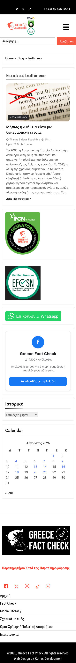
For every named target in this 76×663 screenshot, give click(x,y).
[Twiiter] (17, 9)
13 (35, 467)
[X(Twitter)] (16, 585)
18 (17, 472)
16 (63, 467)
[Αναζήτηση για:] (27, 41)
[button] (66, 27)
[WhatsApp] (48, 585)
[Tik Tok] (30, 9)
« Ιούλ (9, 493)
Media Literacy (18, 117)
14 (45, 467)
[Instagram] (23, 9)
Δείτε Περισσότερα (17, 199)
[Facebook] (10, 9)
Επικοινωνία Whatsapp (37, 316)
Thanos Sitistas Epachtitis (25, 139)
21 (45, 472)
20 (35, 472)
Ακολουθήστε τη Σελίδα (38, 381)
